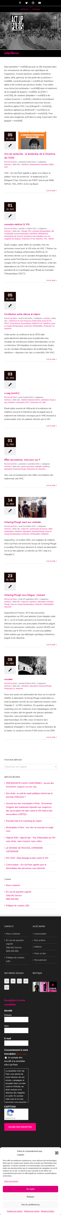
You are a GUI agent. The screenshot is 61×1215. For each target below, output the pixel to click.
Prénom (8, 1015)
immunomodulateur (21, 234)
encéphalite (8, 234)
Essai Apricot (15, 323)
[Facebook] (6, 981)
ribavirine (39, 239)
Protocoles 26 (32, 469)
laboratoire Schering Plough (15, 469)
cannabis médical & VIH (17, 224)
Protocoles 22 (9, 689)
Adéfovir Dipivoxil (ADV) (30, 400)
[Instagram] (19, 981)
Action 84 (25, 529)
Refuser (30, 1197)
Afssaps (24, 231)
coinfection (45, 400)
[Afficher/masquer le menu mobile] (55, 17)
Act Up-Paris (12, 162)
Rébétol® (45, 534)
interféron (25, 164)
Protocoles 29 (35, 402)
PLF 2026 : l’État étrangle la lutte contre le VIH (27, 858)
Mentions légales (47, 1211)
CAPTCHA (10, 1106)
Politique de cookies (15, 1211)
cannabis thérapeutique (41, 231)
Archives (7, 164)
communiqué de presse (38, 529)
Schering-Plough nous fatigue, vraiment (24, 595)
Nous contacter (13, 885)
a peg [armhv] (11, 393)
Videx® (51, 239)
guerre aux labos (27, 467)
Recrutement (40, 960)
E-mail (7, 1038)
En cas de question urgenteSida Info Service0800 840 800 (18, 895)
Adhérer (38, 947)
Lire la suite (50, 191)
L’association (40, 933)
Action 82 (25, 602)
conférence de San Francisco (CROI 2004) (25, 321)
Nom (6, 1026)
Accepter (30, 1189)
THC (45, 239)
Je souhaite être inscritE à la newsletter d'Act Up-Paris (14, 1061)
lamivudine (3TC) (23, 402)
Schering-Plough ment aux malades (22, 522)
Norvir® (20, 236)
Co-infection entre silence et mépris (22, 314)
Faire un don (40, 953)
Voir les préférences (30, 1204)
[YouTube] (25, 981)
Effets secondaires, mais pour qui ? (22, 460)
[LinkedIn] (6, 987)
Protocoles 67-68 (28, 239)
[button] (56, 1153)
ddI (52, 231)
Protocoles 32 (49, 326)
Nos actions (39, 940)
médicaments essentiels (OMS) (42, 164)
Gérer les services (11, 1181)
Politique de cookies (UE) (17, 905)
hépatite (38, 467)
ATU (29, 231)
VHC (6, 167)
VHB (44, 402)
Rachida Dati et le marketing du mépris (24, 821)
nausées (8, 679)
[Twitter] (13, 981)
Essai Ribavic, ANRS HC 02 (31, 323)
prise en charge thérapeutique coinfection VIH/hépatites (32, 604)
